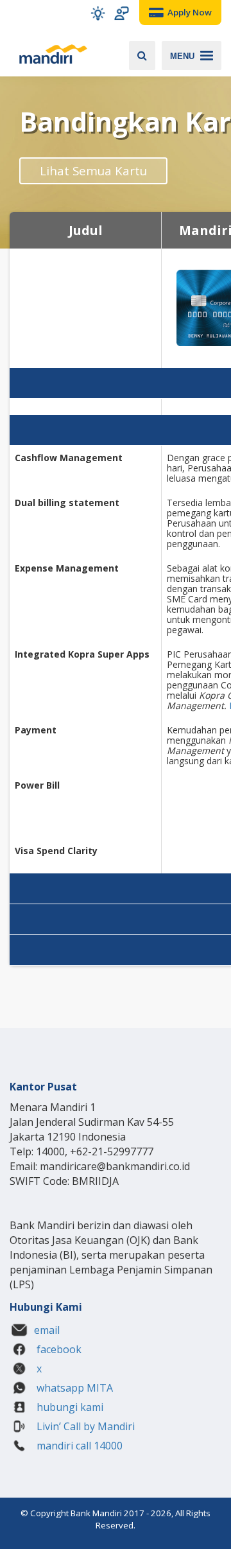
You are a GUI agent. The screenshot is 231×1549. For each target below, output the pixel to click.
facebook (57, 1349)
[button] (97, 13)
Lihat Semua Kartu (93, 170)
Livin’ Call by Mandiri (84, 1426)
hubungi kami (68, 1407)
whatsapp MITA (73, 1388)
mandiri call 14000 (78, 1446)
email (47, 1330)
